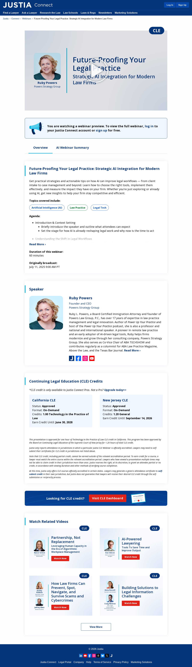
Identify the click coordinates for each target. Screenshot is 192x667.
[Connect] (17, 5)
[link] (60, 548)
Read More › (132, 350)
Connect (15, 18)
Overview (40, 148)
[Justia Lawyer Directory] (111, 655)
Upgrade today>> (115, 390)
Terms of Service (102, 662)
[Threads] (98, 655)
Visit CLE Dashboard (107, 498)
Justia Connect (48, 662)
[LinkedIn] (81, 655)
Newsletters (105, 13)
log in (149, 126)
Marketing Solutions (126, 13)
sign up (101, 130)
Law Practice (77, 207)
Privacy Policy (121, 662)
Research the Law (50, 13)
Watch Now (60, 558)
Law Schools (70, 13)
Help (88, 662)
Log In (170, 5)
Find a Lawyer (11, 13)
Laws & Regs (88, 13)
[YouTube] (85, 655)
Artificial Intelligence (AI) (47, 207)
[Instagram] (94, 655)
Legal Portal (64, 662)
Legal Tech (99, 207)
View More (96, 627)
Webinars (26, 18)
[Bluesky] (102, 655)
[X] (107, 655)
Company (79, 662)
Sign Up (182, 5)
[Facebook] (89, 655)
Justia (6, 18)
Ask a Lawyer (30, 13)
